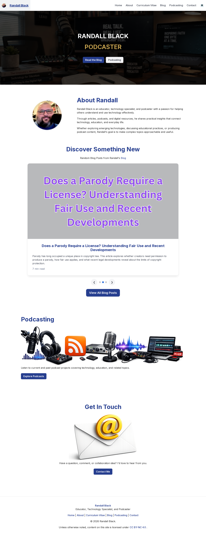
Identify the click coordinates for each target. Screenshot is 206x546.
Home (118, 5)
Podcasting (176, 5)
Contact (191, 5)
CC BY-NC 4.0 (138, 519)
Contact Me (103, 463)
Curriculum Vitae (146, 5)
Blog (163, 5)
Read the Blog (93, 59)
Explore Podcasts (33, 368)
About (129, 5)
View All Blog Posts (103, 285)
